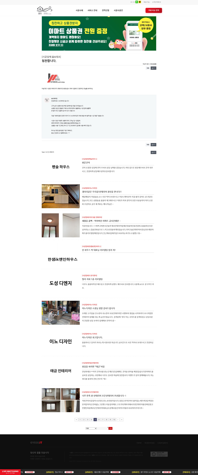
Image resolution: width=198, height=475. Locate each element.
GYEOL (36, 442)
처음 (76, 419)
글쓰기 (153, 68)
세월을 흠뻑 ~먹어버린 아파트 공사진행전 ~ (101, 221)
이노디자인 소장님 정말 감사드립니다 (98, 308)
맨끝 (121, 419)
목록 (148, 68)
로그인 (133, 2)
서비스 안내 (92, 10)
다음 (118, 419)
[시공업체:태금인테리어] (90, 363)
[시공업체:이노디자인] (89, 188)
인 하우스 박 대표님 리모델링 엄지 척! (99, 250)
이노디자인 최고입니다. (92, 337)
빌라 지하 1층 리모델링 (92, 279)
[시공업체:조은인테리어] (90, 392)
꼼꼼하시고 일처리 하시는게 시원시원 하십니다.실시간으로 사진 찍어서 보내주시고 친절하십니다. (117, 344)
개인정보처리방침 (149, 443)
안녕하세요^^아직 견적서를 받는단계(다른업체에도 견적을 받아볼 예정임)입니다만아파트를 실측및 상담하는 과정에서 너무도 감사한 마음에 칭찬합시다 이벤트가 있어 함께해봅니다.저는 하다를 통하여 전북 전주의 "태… (118, 375)
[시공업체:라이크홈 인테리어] (92, 217)
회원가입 (147, 2)
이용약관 (139, 443)
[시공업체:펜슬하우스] (89, 159)
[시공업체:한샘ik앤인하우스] (91, 246)
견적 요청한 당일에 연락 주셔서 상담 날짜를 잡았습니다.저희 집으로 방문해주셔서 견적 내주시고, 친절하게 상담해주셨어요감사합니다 (117, 169)
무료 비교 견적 (153, 10)
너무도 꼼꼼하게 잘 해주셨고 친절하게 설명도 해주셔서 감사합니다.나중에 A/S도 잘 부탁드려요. (118, 286)
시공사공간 (118, 10)
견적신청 (105, 10)
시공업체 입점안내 (162, 443)
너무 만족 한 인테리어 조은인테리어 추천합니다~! (104, 395)
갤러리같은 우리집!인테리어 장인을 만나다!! (102, 191)
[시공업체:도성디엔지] (89, 275)
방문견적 (86, 162)
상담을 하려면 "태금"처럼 (93, 366)
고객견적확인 (156, 2)
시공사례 (79, 10)
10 (114, 419)
